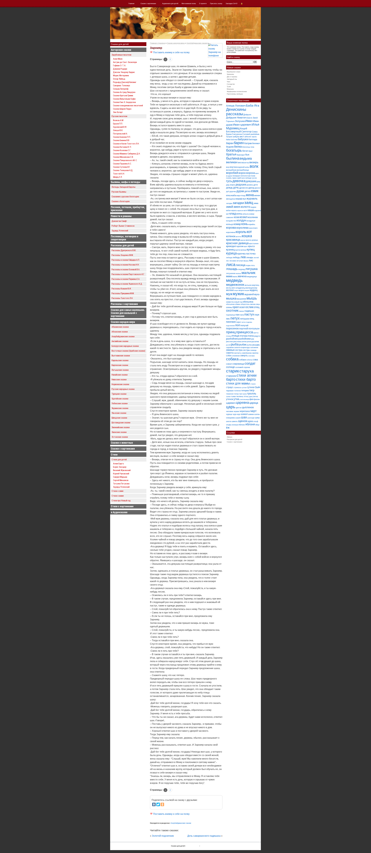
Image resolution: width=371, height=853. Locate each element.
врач (257, 173)
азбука (236, 136)
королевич (253, 228)
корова (231, 227)
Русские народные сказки (123, 389)
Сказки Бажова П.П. (122, 137)
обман (237, 304)
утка (236, 399)
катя (245, 210)
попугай (244, 325)
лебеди (229, 258)
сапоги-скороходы (242, 347)
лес (227, 261)
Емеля (249, 118)
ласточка (250, 253)
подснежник (230, 325)
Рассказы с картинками (124, 303)
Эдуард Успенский (120, 230)
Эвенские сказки (119, 432)
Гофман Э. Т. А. (119, 65)
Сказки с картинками (148, 3)
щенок (242, 421)
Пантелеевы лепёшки (235, 94)
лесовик (232, 261)
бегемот (256, 143)
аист (242, 136)
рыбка (249, 345)
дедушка (241, 184)
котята (238, 237)
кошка (247, 236)
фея (251, 399)
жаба (233, 195)
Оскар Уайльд (119, 79)
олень (229, 307)
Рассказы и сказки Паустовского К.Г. (128, 274)
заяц (248, 202)
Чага (228, 81)
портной (243, 328)
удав (250, 396)
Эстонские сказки (120, 437)
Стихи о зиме (117, 491)
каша (251, 210)
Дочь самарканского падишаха (204, 836)
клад (232, 213)
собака (232, 359)
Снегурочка (237, 134)
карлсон (240, 210)
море (236, 290)
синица (253, 350)
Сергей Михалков (120, 480)
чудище (229, 414)
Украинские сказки (120, 408)
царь (230, 407)
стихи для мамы (238, 383)
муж (229, 294)
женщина (230, 199)
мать (235, 276)
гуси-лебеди (246, 178)
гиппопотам (245, 176)
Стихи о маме (118, 495)
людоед (241, 269)
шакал (244, 414)
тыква (233, 396)
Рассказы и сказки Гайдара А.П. (126, 260)
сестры (246, 350)
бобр (252, 147)
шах (244, 417)
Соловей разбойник (250, 134)
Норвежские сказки (120, 384)
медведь (234, 280)
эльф (255, 421)
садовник (230, 347)
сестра (238, 350)
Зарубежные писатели (121, 54)
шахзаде (251, 418)
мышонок (241, 298)
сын (257, 387)
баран (229, 143)
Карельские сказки (120, 360)
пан (237, 314)
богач (245, 150)
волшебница (243, 170)
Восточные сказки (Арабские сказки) (128, 351)
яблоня (250, 424)
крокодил (231, 246)
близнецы (246, 147)
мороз (241, 290)
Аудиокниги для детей (170, 3)
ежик (254, 191)
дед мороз (230, 185)
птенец (228, 336)
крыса (251, 246)
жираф (238, 198)
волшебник (231, 170)
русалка (255, 341)
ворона (250, 172)
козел (243, 217)
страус (229, 387)
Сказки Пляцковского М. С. (125, 160)
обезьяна (248, 301)
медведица (252, 276)
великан (232, 162)
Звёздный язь (232, 79)
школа (228, 421)
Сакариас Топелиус (121, 85)
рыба (235, 344)
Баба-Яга (252, 105)
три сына (243, 394)
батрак (248, 143)
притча (255, 333)
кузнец (230, 249)
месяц (228, 288)
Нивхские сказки (119, 379)
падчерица (230, 315)
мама (229, 276)
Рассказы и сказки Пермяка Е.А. (126, 279)
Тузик (229, 86)
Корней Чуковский (121, 473)
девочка (238, 181)
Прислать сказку (216, 3)
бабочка (234, 140)
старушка (231, 376)
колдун (241, 220)
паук (256, 314)
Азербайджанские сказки (123, 336)
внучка (233, 167)
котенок (230, 236)
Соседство (231, 84)
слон (228, 355)
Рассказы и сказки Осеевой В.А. (126, 269)
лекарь (249, 257)
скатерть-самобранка (243, 353)
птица (235, 335)
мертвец (255, 285)
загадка (229, 203)
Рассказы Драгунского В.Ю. (124, 250)
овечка (252, 304)
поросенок (232, 328)
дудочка (232, 191)
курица (231, 253)
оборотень (245, 304)
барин (239, 143)
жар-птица (241, 195)
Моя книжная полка (189, 3)
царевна (242, 402)
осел (242, 307)
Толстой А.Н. (119, 173)
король (241, 232)
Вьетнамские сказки (121, 355)
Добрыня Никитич (236, 117)
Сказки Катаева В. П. (122, 147)
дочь (236, 187)
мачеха (242, 276)
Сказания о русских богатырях (125, 196)
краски (242, 240)
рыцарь (256, 344)
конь (244, 224)
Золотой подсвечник (163, 836)
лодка (248, 265)
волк (254, 166)
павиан (241, 311)
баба (228, 139)
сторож (252, 384)
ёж (228, 427)
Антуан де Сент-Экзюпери (125, 62)
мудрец (254, 290)
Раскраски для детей (234, 439)
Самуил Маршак (120, 477)
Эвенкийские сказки (121, 427)
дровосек (243, 188)
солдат (250, 363)
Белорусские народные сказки (125, 346)
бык (247, 154)
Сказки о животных (122, 442)
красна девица (252, 240)
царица (253, 402)
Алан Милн (117, 59)
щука (250, 421)
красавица (233, 239)
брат (251, 151)
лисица (240, 265)
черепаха (245, 411)
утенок (229, 399)
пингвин (231, 321)
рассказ (229, 341)
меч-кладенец (238, 288)
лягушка (251, 269)
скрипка (255, 353)
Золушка (240, 121)
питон (243, 322)
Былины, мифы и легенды (125, 182)
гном (253, 176)
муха (256, 294)
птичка (243, 335)
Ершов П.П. (118, 123)
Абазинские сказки (120, 327)
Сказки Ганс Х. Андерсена (124, 102)
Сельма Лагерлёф (120, 89)
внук (228, 167)
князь (239, 213)
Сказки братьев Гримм (123, 95)
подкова (249, 322)
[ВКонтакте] (154, 804)
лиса (230, 264)
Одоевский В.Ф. (120, 127)
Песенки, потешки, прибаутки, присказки (128, 209)
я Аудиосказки (119, 512)
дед (258, 181)
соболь (249, 360)
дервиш (250, 185)
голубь (228, 178)
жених (257, 195)
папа (242, 315)
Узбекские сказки (120, 403)
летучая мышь (242, 261)
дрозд (251, 187)
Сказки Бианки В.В (121, 140)
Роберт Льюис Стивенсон (123, 226)
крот (246, 246)
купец (251, 249)
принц (231, 332)
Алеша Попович (235, 105)
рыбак (242, 344)
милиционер (251, 288)
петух (235, 318)
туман (228, 396)
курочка (241, 253)
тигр (251, 390)
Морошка (230, 89)
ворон (242, 172)
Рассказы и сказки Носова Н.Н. (125, 264)
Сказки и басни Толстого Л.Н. (126, 143)
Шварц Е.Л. (117, 177)
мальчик (248, 273)
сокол (229, 364)
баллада (252, 139)
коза (236, 217)
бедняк (230, 147)
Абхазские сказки (120, 331)
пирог (238, 322)
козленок (253, 217)
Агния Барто (118, 463)
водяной (240, 167)
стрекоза (237, 387)
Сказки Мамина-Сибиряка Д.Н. (126, 153)
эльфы (229, 425)
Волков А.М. (118, 120)
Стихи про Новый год (121, 500)
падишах (249, 311)
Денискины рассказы (236, 111)
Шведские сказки (119, 417)
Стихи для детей (119, 459)
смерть (244, 355)
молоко (230, 290)
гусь (229, 181)
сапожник (254, 347)
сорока (246, 367)
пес (228, 318)
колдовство (231, 221)
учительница (244, 399)
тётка (246, 396)
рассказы (237, 341)
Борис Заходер (119, 467)
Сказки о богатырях (121, 201)
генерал (236, 176)
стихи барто (246, 379)
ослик (249, 307)
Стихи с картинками (122, 506)
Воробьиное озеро (233, 72)
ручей (228, 345)
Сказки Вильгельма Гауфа (124, 99)
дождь (229, 187)
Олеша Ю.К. (118, 130)
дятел (247, 191)
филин (257, 399)
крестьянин (254, 244)
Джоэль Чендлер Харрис (124, 72)
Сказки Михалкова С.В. (123, 157)
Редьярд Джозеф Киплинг (124, 82)
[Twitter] (158, 804)
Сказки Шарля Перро (122, 109)
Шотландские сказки (121, 422)
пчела (251, 336)
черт (253, 411)
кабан (228, 210)
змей (229, 206)
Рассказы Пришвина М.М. (123, 293)
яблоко (241, 424)
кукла (237, 250)
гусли (254, 178)
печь (251, 318)
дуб (227, 191)
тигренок (229, 394)
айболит (247, 137)
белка (238, 146)
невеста (230, 302)
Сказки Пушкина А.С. (122, 163)
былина (232, 158)
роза (249, 341)
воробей (232, 172)
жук (244, 198)
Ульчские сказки (119, 413)
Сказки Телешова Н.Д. (123, 170)
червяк (236, 411)
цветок (238, 407)
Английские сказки (120, 341)
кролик (240, 246)
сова (255, 359)
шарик (238, 418)
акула (254, 137)
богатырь (234, 150)
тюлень (239, 396)
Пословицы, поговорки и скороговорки (124, 238)
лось (253, 265)
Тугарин (229, 137)
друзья (257, 188)
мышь (252, 298)
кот (249, 231)
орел (235, 307)
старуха (246, 371)
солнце (230, 367)
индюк (253, 207)
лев (243, 257)
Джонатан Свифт (119, 221)
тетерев (245, 390)
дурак (240, 191)
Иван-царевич (242, 124)
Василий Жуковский (122, 470)
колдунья (251, 220)
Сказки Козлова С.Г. (122, 150)
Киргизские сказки (120, 365)
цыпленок (248, 407)
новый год (238, 302)
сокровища (238, 363)
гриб (239, 178)
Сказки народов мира (123, 321)
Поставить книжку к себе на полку (171, 52)
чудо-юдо (236, 414)
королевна (230, 232)
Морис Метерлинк (121, 75)
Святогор (246, 131)
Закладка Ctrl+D (231, 3)
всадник (229, 176)
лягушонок (230, 273)
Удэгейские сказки (120, 398)
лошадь (232, 269)
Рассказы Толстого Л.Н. (122, 298)
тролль (251, 393)
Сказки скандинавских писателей (128, 105)
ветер (246, 163)
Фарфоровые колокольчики (237, 91)
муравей (249, 294)
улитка (255, 396)
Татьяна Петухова (121, 483)
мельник (248, 285)
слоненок (236, 356)
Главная (131, 3)
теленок (237, 391)
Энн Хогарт (118, 112)
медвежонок (235, 284)
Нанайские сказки (120, 374)
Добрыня (247, 115)
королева (242, 227)
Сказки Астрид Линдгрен (124, 92)
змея (236, 206)
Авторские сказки (121, 49)
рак (252, 339)
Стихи (114, 454)
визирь (253, 162)
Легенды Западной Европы (124, 187)
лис (251, 260)
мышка (231, 298)
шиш (257, 417)
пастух (249, 314)
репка (244, 342)
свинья (230, 350)
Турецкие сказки (119, 394)
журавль (252, 198)
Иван (248, 120)
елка (228, 195)
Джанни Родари (120, 69)
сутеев (250, 387)
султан (244, 387)
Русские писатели (119, 116)
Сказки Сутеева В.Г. (121, 167)
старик (232, 371)
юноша (235, 425)
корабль (251, 224)
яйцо (257, 425)
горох (234, 178)
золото (245, 206)
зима (255, 203)
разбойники (244, 338)
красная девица (237, 243)
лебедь (236, 257)
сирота (229, 353)
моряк (247, 290)
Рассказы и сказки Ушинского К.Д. (127, 284)
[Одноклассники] (162, 804)
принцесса (244, 332)
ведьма (246, 158)
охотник (232, 310)
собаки (242, 359)
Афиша (229, 437)
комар (237, 224)
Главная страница (157, 43)
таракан (230, 390)
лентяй (256, 257)
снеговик (251, 356)
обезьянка (230, 304)
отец (256, 307)
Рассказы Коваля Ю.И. (121, 288)
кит (227, 214)
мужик (238, 294)
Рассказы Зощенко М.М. (122, 255)
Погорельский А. (120, 133)
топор (236, 394)
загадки (238, 203)
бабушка (243, 139)
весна (241, 162)
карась (234, 210)
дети (255, 185)
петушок (244, 318)
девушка (251, 181)
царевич (230, 403)
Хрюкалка (230, 74)
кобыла (246, 214)
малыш (238, 273)
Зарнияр (156, 47)
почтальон (254, 328)
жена (250, 195)
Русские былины (119, 191)
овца (258, 304)
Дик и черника (232, 77)
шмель (235, 421)
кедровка (257, 210)
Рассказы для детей (122, 245)
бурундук (241, 155)
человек (229, 411)
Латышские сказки (120, 370)
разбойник (232, 338)
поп (237, 325)
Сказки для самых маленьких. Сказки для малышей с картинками (128, 312)
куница (243, 250)
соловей (239, 367)
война (247, 167)
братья (231, 154)
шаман (251, 414)
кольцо (229, 224)
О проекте (203, 3)
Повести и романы (121, 216)
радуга (257, 336)
